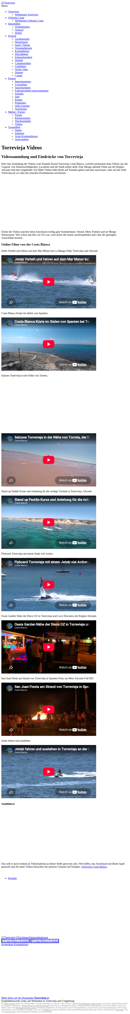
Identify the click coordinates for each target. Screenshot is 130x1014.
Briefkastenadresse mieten (26, 1008)
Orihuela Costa (16, 17)
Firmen (12, 78)
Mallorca (47, 1010)
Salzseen (19, 133)
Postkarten (20, 102)
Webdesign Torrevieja (26, 14)
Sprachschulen (22, 87)
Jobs (17, 96)
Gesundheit (14, 127)
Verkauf (19, 29)
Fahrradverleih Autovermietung (31, 90)
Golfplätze (20, 66)
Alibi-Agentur (9, 1004)
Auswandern (22, 139)
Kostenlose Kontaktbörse (14, 944)
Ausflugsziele (22, 39)
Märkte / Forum (16, 112)
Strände (19, 60)
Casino (18, 75)
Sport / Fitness (22, 45)
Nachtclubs (21, 108)
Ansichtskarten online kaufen (90, 1004)
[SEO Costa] (32, 937)
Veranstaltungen (23, 48)
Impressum (119, 1010)
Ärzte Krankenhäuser (26, 136)
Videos (18, 124)
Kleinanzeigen (22, 118)
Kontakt (12, 878)
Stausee (19, 72)
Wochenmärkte (23, 121)
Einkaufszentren (23, 57)
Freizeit (12, 35)
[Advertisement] (65, 204)
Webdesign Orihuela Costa (29, 20)
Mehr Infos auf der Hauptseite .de (25, 997)
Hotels (18, 32)
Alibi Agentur (22, 105)
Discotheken (21, 54)
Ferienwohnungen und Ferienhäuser (35, 1006)
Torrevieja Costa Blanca (94, 866)
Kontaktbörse (22, 51)
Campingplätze (23, 63)
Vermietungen (22, 26)
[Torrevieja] (8, 937)
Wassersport (21, 42)
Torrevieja (13, 11)
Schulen (19, 93)
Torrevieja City (10, 1012)
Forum (18, 115)
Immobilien (14, 23)
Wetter (18, 130)
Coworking (21, 84)
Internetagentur (23, 81)
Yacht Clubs (21, 69)
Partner (19, 99)
